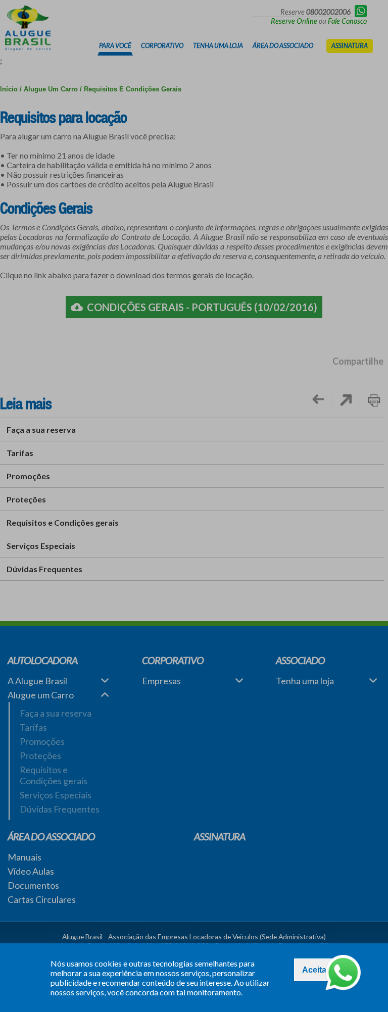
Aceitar (315, 970)
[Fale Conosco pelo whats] (343, 973)
